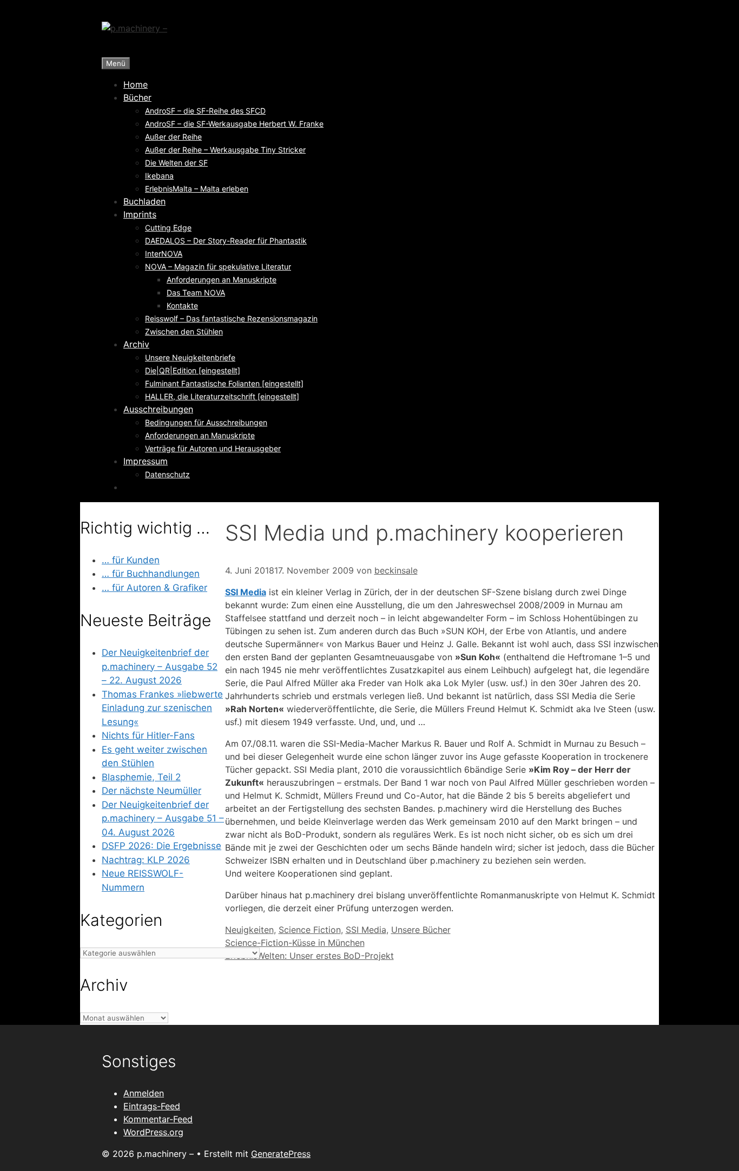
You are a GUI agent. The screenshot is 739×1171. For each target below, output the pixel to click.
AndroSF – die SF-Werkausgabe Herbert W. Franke (234, 123)
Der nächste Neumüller (151, 790)
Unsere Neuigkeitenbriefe (190, 357)
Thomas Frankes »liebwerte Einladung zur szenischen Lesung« (162, 708)
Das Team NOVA (196, 292)
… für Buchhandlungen (151, 573)
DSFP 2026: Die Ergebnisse (161, 845)
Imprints (139, 214)
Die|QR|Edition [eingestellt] (192, 370)
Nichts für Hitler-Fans (148, 735)
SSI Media (245, 592)
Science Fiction (310, 929)
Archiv (136, 344)
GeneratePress (281, 1153)
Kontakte (182, 305)
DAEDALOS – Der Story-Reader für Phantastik (226, 240)
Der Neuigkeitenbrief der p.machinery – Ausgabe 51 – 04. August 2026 (163, 818)
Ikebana (159, 175)
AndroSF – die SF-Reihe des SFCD (205, 110)
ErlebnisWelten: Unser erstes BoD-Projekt (309, 955)
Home (135, 84)
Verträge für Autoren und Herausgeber (213, 448)
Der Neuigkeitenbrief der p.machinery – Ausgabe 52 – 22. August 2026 (159, 666)
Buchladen (144, 201)
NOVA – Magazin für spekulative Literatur (218, 266)
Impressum (145, 461)
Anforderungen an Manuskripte (221, 279)
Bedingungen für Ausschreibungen (206, 422)
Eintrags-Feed (151, 1106)
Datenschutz (167, 474)
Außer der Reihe (173, 136)
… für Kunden (131, 560)
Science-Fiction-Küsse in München (295, 942)
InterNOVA (163, 253)
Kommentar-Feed (158, 1119)
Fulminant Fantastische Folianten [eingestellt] (224, 383)
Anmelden (143, 1093)
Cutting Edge (168, 227)
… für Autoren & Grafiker (154, 587)
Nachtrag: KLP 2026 (146, 859)
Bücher (137, 97)
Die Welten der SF (176, 162)
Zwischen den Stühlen (184, 331)
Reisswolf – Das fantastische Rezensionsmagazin (231, 318)
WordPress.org (153, 1132)
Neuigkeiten (249, 929)
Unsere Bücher (421, 929)
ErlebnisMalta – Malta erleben (196, 188)
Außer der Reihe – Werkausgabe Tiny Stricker (225, 149)
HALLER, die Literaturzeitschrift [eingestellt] (222, 396)
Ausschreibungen (158, 409)
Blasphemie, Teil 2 (141, 777)
